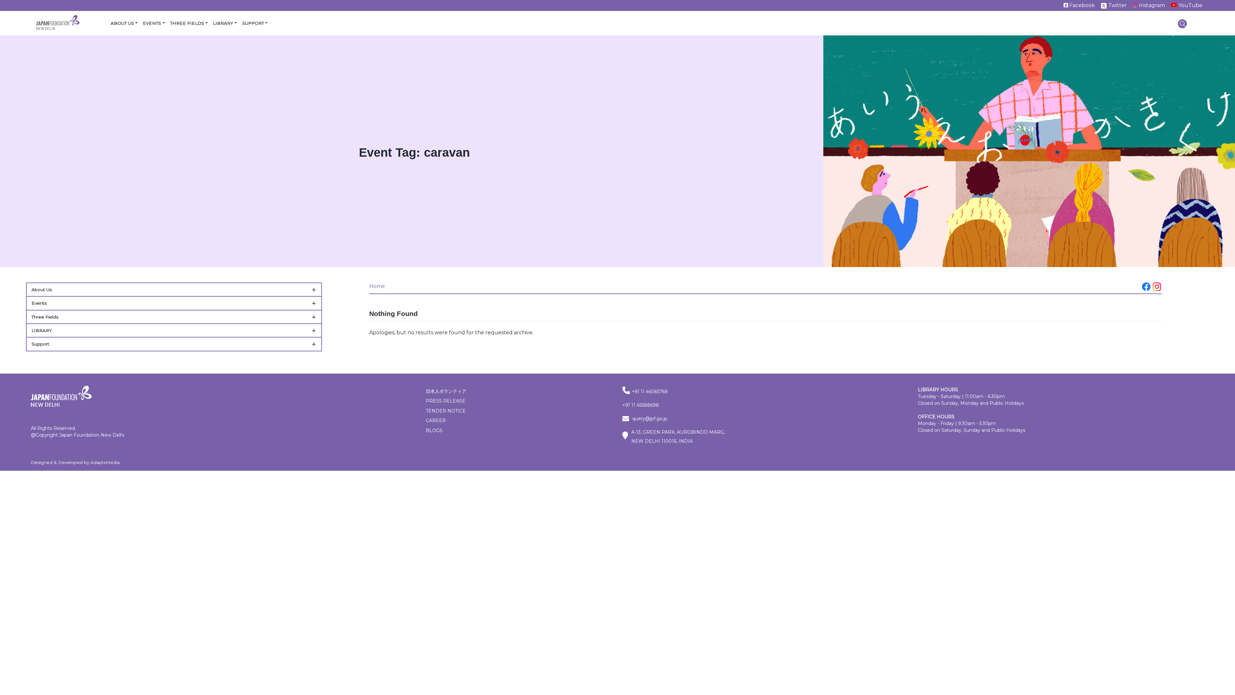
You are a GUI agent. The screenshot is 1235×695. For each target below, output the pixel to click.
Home (377, 286)
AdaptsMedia (105, 462)
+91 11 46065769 (650, 391)
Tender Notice (446, 411)
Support (253, 23)
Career (436, 420)
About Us (122, 23)
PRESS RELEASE (445, 401)
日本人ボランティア (446, 391)
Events (152, 23)
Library (223, 23)
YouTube (1190, 5)
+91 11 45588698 (640, 405)
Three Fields (187, 23)
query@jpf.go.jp (649, 419)
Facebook (1081, 5)
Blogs (434, 430)
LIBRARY (42, 330)
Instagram (1151, 5)
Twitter (1117, 5)
